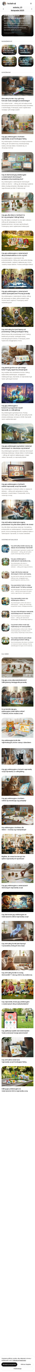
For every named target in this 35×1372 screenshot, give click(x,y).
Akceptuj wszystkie (9, 1364)
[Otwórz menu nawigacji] (31, 3)
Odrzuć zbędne (26, 1364)
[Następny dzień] (3, 9)
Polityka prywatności (19, 1360)
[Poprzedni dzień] (31, 9)
